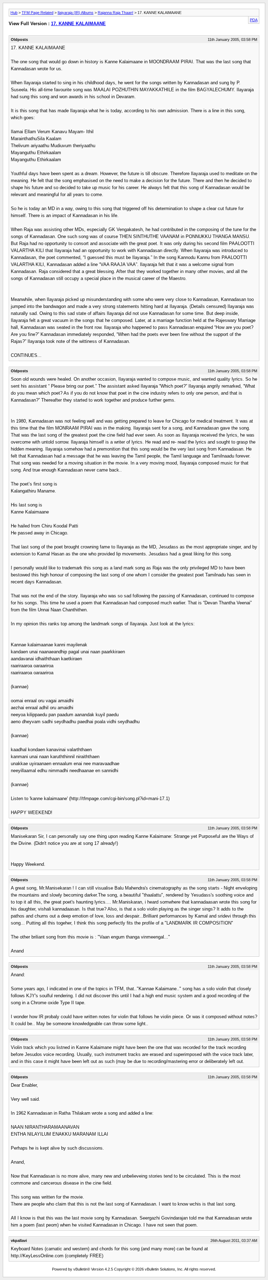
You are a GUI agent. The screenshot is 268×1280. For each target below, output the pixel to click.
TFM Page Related (37, 12)
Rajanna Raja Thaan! (115, 12)
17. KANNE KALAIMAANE (78, 23)
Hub (13, 12)
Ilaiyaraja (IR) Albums (76, 12)
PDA (254, 20)
